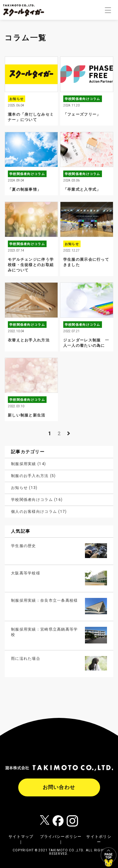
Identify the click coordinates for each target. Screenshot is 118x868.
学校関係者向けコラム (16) (37, 499)
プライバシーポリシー (61, 836)
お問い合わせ (59, 787)
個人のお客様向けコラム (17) (39, 511)
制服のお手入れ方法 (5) (33, 476)
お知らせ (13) (24, 488)
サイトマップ (21, 836)
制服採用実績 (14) (28, 464)
